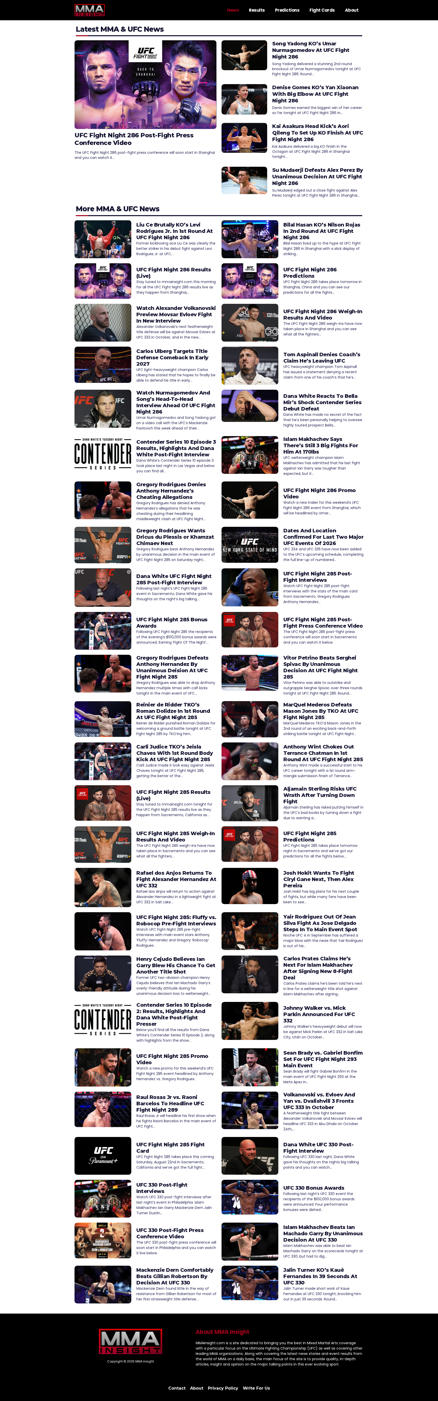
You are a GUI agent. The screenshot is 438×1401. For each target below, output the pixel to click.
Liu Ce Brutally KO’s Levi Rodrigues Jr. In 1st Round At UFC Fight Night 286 (174, 231)
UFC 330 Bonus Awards (313, 1188)
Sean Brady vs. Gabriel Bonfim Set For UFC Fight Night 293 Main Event (323, 1059)
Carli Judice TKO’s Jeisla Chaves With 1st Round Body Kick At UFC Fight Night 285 (174, 753)
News (233, 10)
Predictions (287, 10)
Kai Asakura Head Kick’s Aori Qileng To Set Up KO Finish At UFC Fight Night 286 (317, 132)
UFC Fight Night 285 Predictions (309, 836)
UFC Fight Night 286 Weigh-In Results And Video (322, 314)
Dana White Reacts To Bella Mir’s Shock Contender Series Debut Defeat (322, 402)
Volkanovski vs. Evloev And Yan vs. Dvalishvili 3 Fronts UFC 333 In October (319, 1101)
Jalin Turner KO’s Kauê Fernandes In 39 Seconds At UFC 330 (320, 1276)
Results (257, 10)
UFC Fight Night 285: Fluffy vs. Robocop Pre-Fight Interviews (176, 920)
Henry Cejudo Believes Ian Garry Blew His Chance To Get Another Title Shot (175, 965)
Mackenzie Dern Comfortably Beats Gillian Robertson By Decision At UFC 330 (174, 1276)
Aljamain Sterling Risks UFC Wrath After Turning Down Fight (320, 795)
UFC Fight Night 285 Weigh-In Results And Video (175, 836)
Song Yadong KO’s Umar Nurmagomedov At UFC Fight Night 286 (311, 50)
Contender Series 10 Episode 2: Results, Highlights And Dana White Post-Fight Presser (174, 1014)
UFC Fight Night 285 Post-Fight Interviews (317, 577)
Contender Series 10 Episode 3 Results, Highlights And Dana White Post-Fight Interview (176, 448)
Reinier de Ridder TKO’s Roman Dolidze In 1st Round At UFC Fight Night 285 (173, 711)
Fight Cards (322, 10)
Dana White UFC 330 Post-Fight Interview (318, 1148)
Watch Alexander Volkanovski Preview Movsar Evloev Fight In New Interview (176, 314)
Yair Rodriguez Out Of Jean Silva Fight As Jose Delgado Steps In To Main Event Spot (320, 923)
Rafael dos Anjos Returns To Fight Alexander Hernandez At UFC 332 (176, 879)
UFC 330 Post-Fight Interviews (161, 1188)
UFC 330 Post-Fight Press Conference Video (170, 1233)
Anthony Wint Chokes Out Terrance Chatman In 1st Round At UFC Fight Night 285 (323, 753)
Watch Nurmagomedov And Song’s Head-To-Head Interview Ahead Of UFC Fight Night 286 (175, 402)
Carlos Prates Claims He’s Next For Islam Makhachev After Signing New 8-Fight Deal (318, 968)
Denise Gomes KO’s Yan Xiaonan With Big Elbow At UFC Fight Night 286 (315, 94)
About (352, 10)
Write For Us (256, 1388)
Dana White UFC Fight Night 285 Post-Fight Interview (173, 579)
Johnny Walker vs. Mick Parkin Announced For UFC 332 (319, 1014)
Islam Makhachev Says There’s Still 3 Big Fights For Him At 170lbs (320, 445)
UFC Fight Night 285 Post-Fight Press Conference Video (323, 623)
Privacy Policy (223, 1388)
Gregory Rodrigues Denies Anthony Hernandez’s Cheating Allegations (171, 490)
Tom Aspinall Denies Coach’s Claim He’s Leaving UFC (321, 357)
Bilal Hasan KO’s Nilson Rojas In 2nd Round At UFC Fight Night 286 (321, 231)
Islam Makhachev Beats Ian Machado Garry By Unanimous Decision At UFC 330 (323, 1233)
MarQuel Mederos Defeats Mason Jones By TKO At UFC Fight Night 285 (320, 711)
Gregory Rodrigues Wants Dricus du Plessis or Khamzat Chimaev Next (175, 537)
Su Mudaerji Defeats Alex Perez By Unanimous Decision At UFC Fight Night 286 (317, 176)
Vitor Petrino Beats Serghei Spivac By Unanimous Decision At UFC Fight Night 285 (320, 667)
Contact (177, 1388)
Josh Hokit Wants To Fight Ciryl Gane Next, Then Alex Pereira (318, 879)
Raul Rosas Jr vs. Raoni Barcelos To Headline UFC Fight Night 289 (170, 1103)
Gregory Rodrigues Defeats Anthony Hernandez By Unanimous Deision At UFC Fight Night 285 (172, 667)
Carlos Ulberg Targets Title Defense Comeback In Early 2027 (172, 357)
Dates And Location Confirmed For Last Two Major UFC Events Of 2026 (323, 537)
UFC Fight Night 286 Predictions (310, 273)
